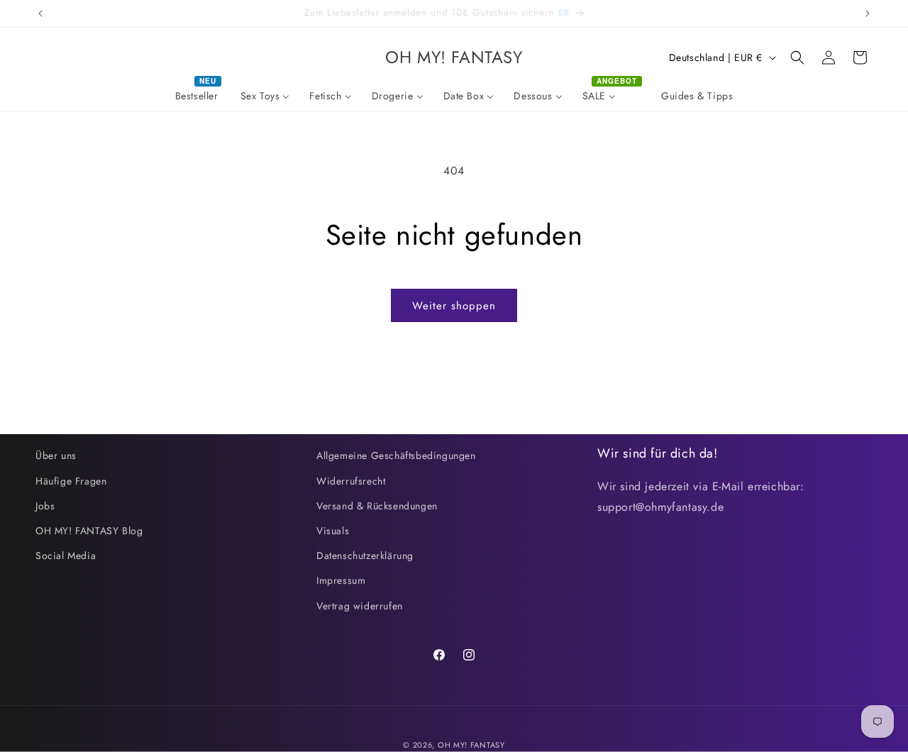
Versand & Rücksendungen (377, 506)
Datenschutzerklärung (365, 555)
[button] (797, 57)
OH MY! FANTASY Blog (89, 531)
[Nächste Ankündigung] (867, 13)
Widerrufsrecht (350, 481)
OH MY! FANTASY (471, 745)
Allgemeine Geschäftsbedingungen (396, 455)
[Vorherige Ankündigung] (40, 13)
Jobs (45, 506)
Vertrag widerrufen (359, 606)
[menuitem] (198, 96)
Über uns (56, 455)
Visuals (332, 531)
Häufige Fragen (70, 481)
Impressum (340, 580)
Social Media (65, 555)
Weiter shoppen (454, 306)
